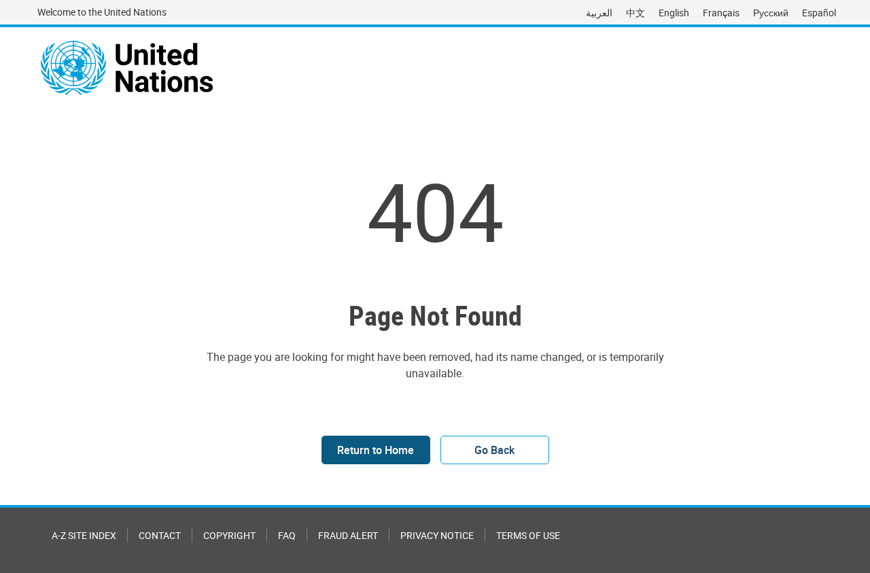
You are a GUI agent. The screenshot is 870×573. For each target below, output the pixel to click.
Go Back (494, 449)
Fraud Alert (348, 535)
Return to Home (375, 449)
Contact (160, 535)
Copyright (229, 535)
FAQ (287, 535)
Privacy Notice (437, 535)
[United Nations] (127, 68)
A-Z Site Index (84, 535)
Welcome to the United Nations (102, 11)
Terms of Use (528, 535)
